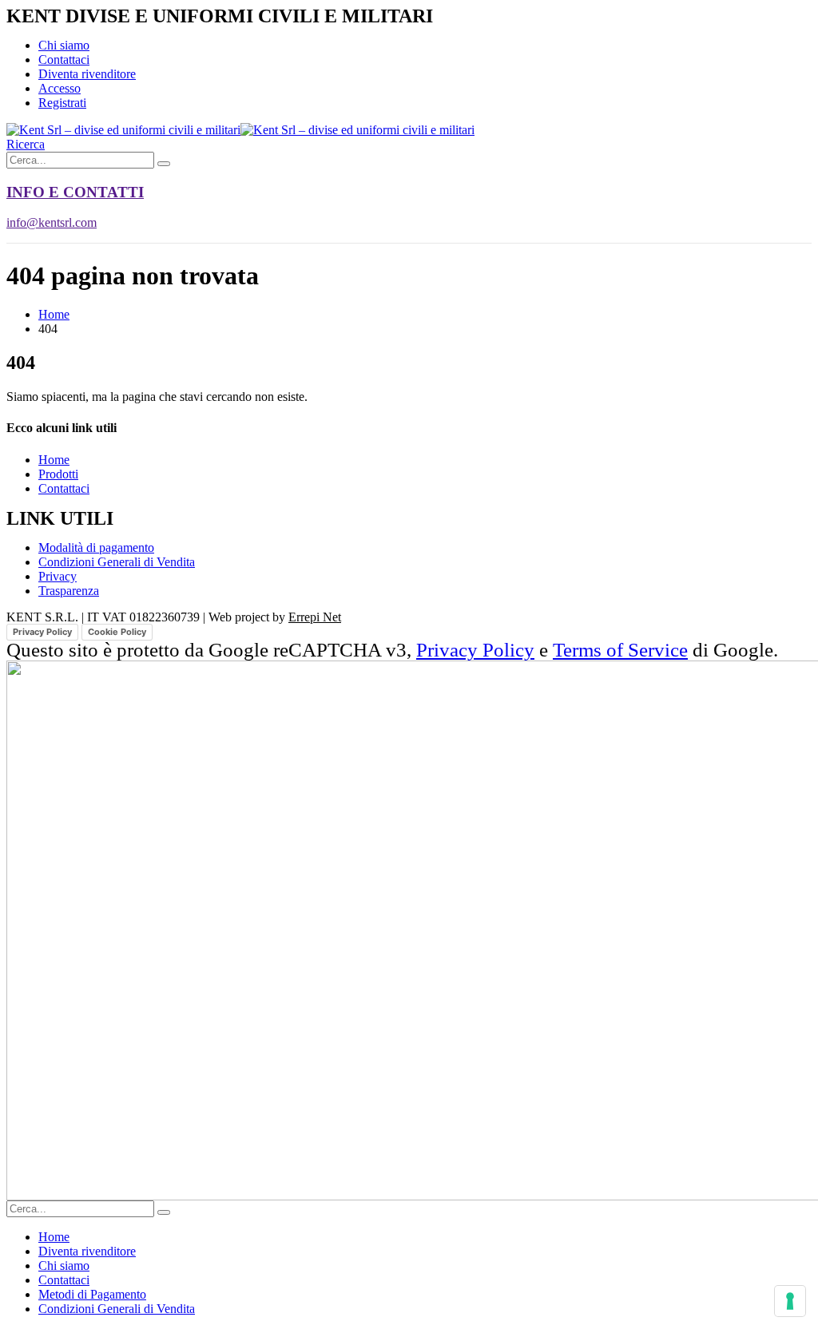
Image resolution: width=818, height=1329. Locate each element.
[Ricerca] (163, 163)
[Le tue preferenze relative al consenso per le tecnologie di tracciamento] (790, 1301)
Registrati (62, 102)
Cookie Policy (117, 631)
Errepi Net (314, 617)
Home (53, 459)
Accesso (59, 88)
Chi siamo (63, 45)
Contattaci (63, 59)
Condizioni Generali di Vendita (116, 1308)
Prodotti (58, 474)
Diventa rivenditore (87, 74)
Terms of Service (620, 650)
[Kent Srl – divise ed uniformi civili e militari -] (240, 130)
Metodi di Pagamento (92, 1294)
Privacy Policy (42, 631)
